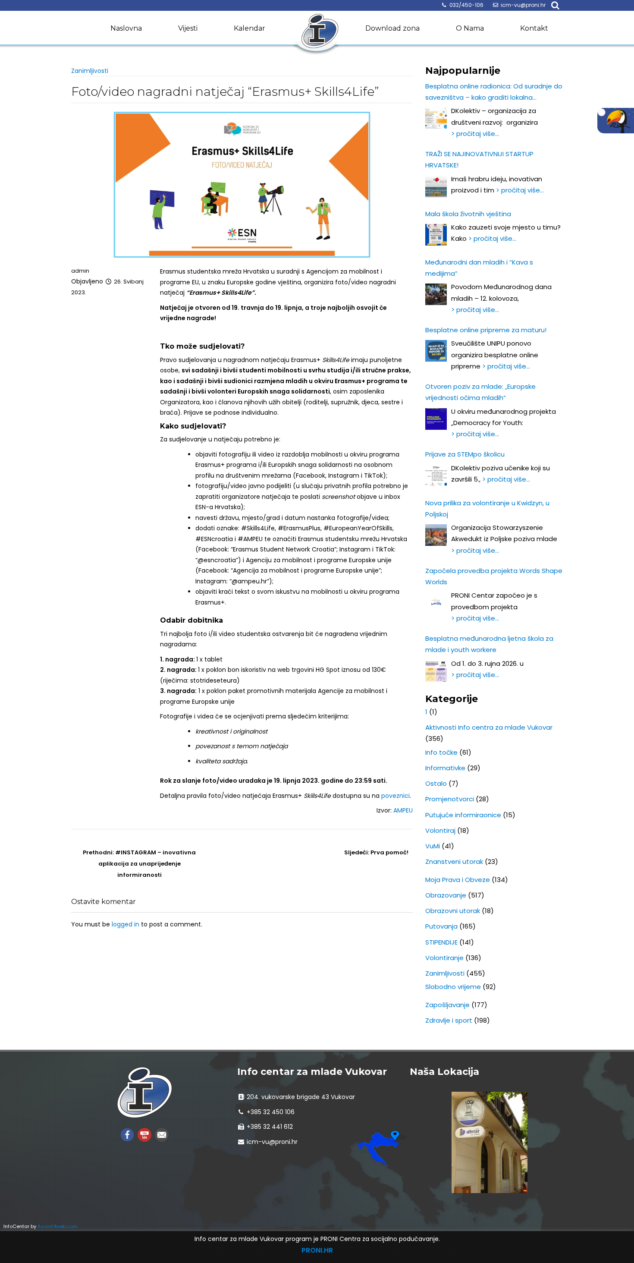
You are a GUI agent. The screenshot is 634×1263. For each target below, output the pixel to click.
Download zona (392, 28)
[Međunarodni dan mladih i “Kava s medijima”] (436, 294)
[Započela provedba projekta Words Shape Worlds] (436, 603)
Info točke (441, 752)
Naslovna (126, 28)
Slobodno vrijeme (453, 986)
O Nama (470, 28)
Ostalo (436, 783)
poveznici (395, 795)
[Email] (161, 1134)
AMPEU (403, 810)
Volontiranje (444, 957)
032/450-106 (466, 5)
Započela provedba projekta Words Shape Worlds (493, 576)
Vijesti (188, 28)
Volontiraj (440, 830)
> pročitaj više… (475, 133)
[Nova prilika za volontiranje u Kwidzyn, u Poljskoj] (436, 535)
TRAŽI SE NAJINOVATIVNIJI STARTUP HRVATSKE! (479, 159)
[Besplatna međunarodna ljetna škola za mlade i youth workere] (436, 671)
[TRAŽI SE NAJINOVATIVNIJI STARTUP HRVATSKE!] (436, 186)
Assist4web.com (58, 1226)
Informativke (445, 767)
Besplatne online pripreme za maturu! (485, 329)
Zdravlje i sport (448, 1020)
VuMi (432, 845)
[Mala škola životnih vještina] (436, 235)
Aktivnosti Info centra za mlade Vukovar (488, 727)
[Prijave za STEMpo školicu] (436, 475)
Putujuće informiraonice (463, 814)
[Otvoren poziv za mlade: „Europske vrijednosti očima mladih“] (436, 419)
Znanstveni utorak (454, 861)
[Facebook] (127, 1134)
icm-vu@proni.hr (523, 5)
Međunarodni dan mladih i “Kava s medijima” (479, 268)
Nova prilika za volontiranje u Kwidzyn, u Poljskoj (487, 508)
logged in (125, 924)
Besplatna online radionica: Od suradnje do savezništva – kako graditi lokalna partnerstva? (493, 93)
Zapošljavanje (447, 1004)
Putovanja (441, 926)
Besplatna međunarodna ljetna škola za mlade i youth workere (489, 644)
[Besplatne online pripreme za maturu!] (436, 351)
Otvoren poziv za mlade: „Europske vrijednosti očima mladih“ (480, 392)
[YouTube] (144, 1134)
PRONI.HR (317, 1250)
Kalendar (249, 28)
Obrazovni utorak (452, 910)
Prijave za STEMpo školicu (465, 454)
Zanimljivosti (89, 70)
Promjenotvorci (449, 798)
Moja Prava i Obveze (457, 879)
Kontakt (534, 28)
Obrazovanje (445, 895)
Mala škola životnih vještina (468, 213)
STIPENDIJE (441, 942)
